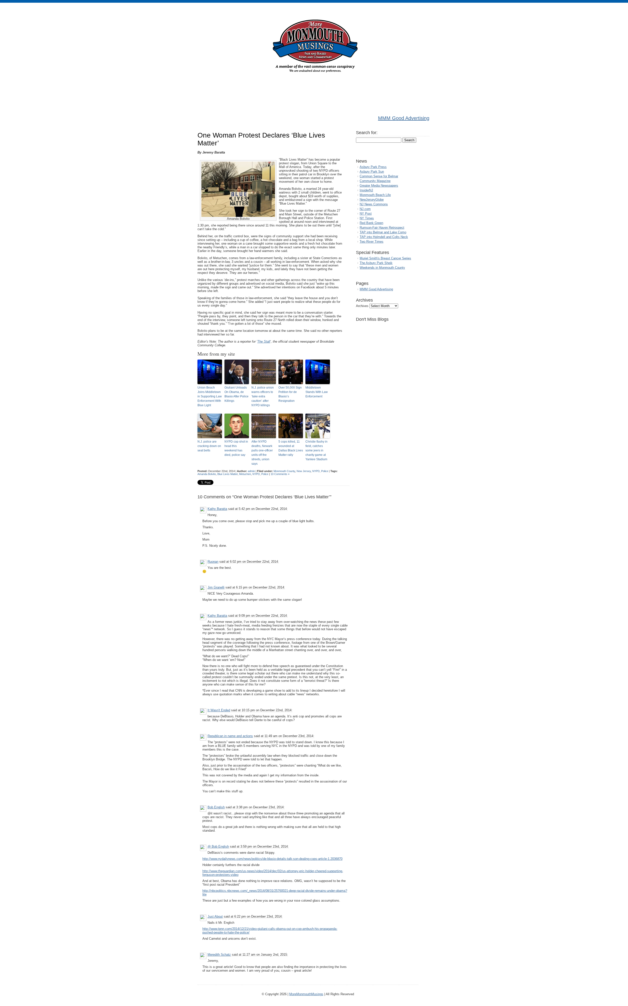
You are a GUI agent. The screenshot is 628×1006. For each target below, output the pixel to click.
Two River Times (371, 241)
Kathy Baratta (217, 509)
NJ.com (365, 209)
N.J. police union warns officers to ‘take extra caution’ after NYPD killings (262, 396)
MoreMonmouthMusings (306, 994)
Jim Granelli (216, 587)
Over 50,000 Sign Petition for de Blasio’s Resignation (290, 394)
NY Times (367, 218)
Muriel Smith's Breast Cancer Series (385, 258)
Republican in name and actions (230, 736)
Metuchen (245, 474)
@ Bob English (218, 846)
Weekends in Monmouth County (382, 267)
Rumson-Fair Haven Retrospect (382, 227)
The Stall (263, 341)
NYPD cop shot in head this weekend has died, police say (236, 448)
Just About (215, 916)
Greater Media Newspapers (379, 185)
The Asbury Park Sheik (376, 263)
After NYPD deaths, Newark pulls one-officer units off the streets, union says (262, 452)
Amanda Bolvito (206, 474)
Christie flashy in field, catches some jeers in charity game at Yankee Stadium (316, 450)
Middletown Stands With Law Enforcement (316, 392)
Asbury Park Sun (372, 171)
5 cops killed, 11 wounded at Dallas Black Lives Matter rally (290, 448)
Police (324, 471)
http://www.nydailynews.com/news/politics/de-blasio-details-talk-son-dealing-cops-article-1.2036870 (272, 859)
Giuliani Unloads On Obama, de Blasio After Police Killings (236, 394)
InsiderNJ (366, 190)
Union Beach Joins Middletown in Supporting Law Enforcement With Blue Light (209, 396)
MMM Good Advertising (403, 118)
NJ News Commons (374, 204)
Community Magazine (375, 181)
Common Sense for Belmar (379, 176)
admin (251, 471)
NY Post (366, 213)
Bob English (216, 807)
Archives (362, 306)
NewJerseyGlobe (372, 199)
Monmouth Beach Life (375, 195)
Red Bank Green (371, 223)
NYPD (316, 471)
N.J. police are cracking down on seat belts (209, 446)
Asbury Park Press (373, 167)
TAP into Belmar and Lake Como (383, 232)
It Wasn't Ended (219, 710)
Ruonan (213, 561)
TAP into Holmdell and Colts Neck (384, 237)
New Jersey (304, 471)
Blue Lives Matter (227, 474)
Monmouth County (284, 471)
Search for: (367, 132)
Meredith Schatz (219, 954)
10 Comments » (280, 474)
